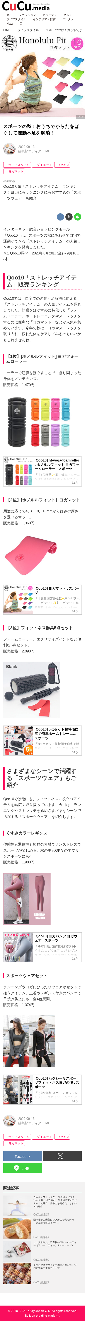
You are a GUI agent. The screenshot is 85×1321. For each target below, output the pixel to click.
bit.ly (81, 116)
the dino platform (47, 1315)
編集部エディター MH (34, 151)
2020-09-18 (26, 147)
